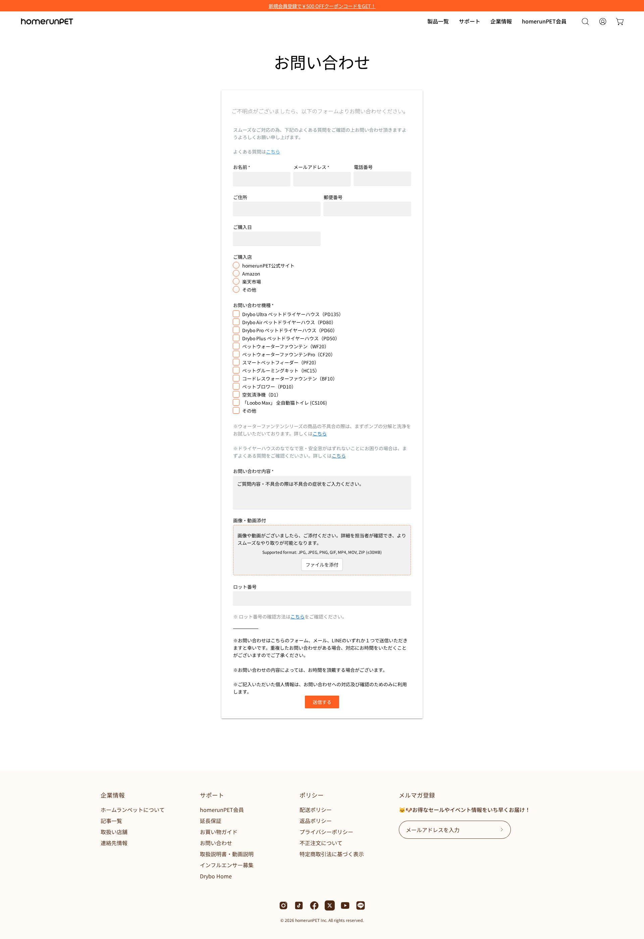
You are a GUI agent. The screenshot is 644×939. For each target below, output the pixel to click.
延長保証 (210, 821)
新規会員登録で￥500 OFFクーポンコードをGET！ (322, 5)
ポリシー (312, 795)
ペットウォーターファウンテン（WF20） (285, 346)
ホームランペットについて (133, 810)
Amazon (251, 273)
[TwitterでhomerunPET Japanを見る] (330, 905)
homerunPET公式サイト (268, 265)
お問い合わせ (216, 843)
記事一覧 (111, 821)
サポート (212, 795)
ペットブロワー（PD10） (269, 386)
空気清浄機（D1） (261, 394)
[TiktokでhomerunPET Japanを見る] (299, 905)
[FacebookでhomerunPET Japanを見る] (314, 905)
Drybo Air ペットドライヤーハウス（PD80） (289, 322)
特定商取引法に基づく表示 (332, 854)
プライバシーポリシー (326, 832)
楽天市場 (251, 281)
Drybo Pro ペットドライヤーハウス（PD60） (289, 330)
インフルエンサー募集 (227, 865)
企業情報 (113, 795)
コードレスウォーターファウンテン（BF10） (289, 378)
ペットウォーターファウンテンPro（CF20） (288, 354)
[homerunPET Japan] (47, 21)
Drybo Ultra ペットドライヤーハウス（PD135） (292, 314)
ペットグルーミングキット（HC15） (281, 370)
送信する (322, 702)
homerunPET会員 (222, 810)
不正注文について (321, 843)
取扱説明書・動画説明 (227, 854)
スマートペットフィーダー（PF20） (280, 362)
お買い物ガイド (218, 832)
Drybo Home (216, 876)
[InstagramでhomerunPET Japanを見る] (283, 905)
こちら (273, 151)
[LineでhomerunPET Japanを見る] (361, 905)
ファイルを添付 (322, 564)
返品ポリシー (316, 821)
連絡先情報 (114, 843)
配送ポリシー (316, 810)
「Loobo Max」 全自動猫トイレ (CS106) (284, 402)
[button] (469, 21)
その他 (249, 289)
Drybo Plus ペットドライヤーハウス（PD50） (291, 338)
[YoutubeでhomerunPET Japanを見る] (345, 905)
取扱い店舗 (114, 832)
